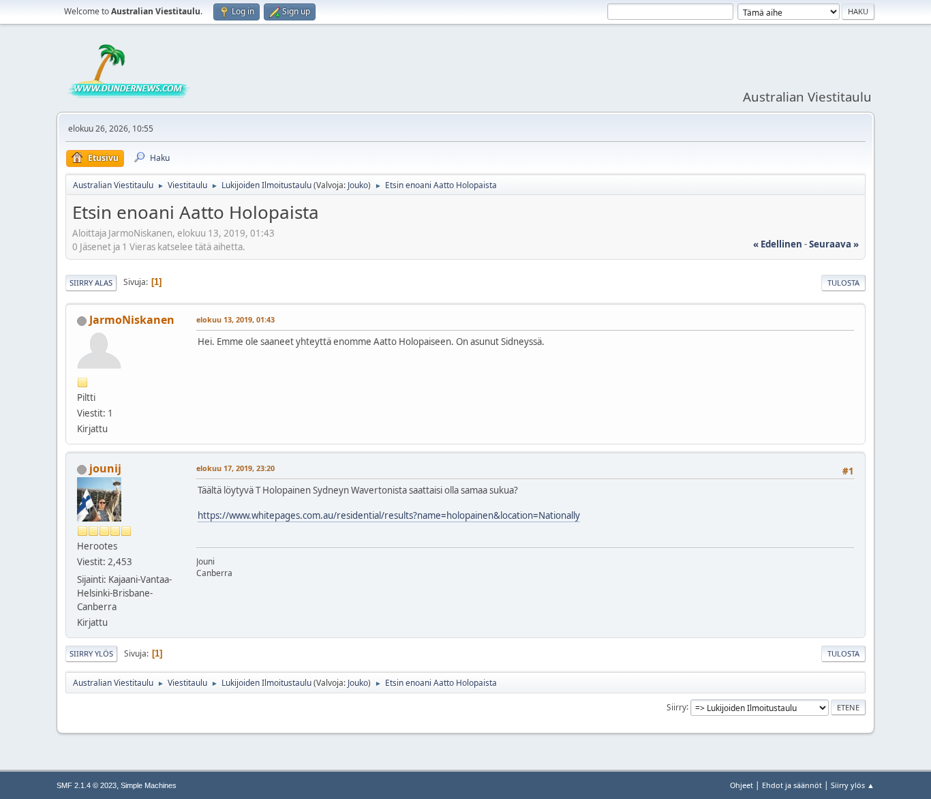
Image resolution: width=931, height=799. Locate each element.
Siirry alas (91, 282)
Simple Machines (149, 785)
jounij (105, 468)
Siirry (676, 706)
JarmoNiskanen (131, 319)
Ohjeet (741, 785)
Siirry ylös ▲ (852, 785)
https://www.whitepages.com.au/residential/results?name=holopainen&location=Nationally (389, 515)
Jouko (358, 185)
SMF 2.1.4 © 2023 (87, 785)
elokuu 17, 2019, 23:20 (235, 468)
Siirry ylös (91, 653)
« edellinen (777, 244)
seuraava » (834, 244)
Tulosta (843, 282)
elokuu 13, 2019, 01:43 (235, 319)
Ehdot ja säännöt (792, 785)
